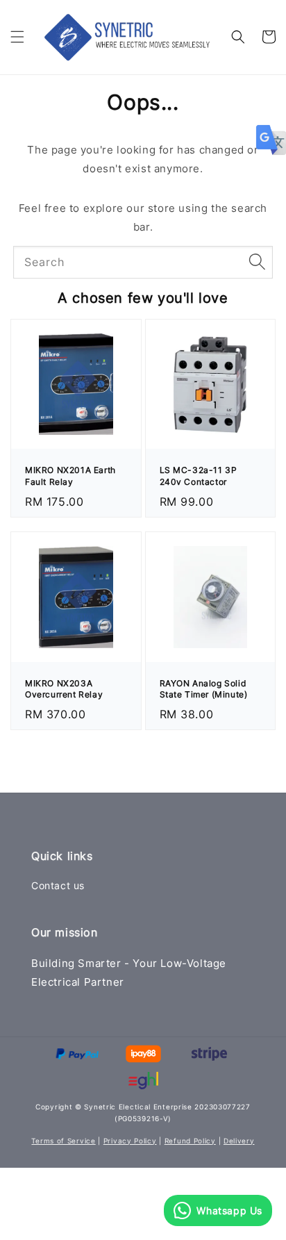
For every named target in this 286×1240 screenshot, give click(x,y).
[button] (17, 37)
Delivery (239, 1140)
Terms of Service (63, 1140)
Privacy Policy (130, 1140)
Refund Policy (190, 1140)
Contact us (58, 885)
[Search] (257, 262)
